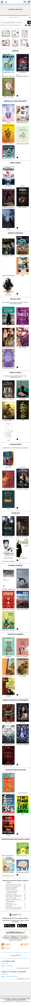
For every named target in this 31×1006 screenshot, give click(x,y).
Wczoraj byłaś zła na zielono (11, 893)
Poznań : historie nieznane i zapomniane (13, 907)
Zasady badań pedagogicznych (12, 887)
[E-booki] (25, 37)
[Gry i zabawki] (25, 46)
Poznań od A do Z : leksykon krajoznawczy (14, 885)
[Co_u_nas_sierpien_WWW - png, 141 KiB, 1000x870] (10, 976)
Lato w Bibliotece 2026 (8, 961)
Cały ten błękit (8, 906)
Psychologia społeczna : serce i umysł (13, 884)
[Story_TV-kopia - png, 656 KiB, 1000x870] (7, 965)
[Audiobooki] (15, 37)
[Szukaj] (29, 22)
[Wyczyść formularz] (26, 25)
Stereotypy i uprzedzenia (10, 888)
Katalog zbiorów (14, 17)
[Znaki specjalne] (29, 25)
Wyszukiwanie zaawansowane (8, 25)
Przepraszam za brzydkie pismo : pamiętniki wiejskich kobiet (17, 899)
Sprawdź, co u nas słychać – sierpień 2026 (14, 971)
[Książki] (6, 37)
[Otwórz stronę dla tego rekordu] (8, 63)
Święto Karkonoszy (9, 903)
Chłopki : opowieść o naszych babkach (13, 896)
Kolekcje (18, 25)
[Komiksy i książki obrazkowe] (6, 46)
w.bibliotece (15, 937)
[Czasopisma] (15, 46)
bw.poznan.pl (5, 963)
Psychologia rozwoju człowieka (12, 889)
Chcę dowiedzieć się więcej (8, 1001)
